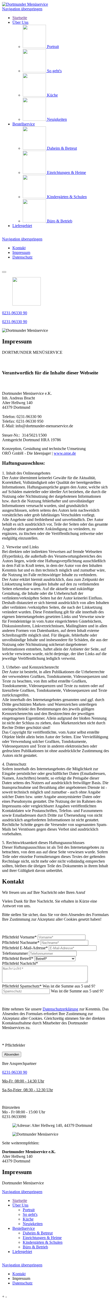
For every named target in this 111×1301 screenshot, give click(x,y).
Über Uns (20, 1205)
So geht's (30, 1214)
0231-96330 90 (14, 313)
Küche (28, 1219)
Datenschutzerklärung (60, 1009)
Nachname (20, 942)
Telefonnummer (15, 953)
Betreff (17, 958)
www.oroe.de (65, 453)
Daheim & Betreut (38, 1233)
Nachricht (20, 963)
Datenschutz (22, 257)
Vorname (19, 937)
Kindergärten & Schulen (42, 1242)
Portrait (29, 1210)
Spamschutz (48, 986)
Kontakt (19, 248)
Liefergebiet (22, 1251)
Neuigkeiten (33, 1224)
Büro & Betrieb (35, 1247)
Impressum (21, 252)
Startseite (19, 1200)
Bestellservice (23, 1228)
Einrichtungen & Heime (42, 1237)
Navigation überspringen (22, 9)
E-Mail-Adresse (25, 948)
